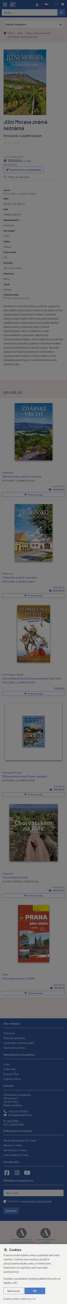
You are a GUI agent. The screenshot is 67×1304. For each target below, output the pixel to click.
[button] (47, 4)
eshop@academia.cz (20, 1114)
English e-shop (12, 1078)
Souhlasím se (30, 1201)
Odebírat (11, 1210)
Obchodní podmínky (14, 1038)
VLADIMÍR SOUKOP (25, 682)
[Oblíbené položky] (55, 4)
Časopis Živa (11, 1073)
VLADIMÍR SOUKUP (30, 135)
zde (34, 1298)
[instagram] (17, 1172)
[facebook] (6, 1172)
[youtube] (27, 1172)
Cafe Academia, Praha (16, 1155)
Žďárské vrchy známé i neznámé (22, 476)
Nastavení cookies (14, 1047)
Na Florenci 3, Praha (14, 1150)
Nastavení (13, 1290)
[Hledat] (61, 12)
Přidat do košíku (35, 494)
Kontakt (8, 1085)
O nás (6, 1064)
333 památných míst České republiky (24, 776)
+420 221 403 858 (18, 1111)
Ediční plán (9, 1069)
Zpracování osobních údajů (18, 1042)
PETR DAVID (10, 135)
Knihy (20, 33)
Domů (11, 33)
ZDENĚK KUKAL (31, 881)
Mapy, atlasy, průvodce (39, 33)
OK (35, 1290)
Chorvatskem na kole (15, 877)
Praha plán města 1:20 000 (18, 978)
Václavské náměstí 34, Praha (19, 1140)
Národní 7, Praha (12, 1145)
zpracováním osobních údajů (37, 1201)
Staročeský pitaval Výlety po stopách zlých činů (31, 678)
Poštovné (9, 1033)
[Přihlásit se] (38, 4)
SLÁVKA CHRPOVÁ (12, 881)
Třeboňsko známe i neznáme (20, 577)
